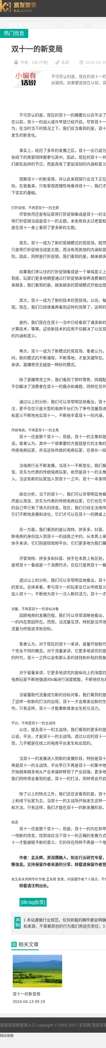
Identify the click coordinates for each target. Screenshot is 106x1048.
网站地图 (7, 1036)
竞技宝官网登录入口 (19, 8)
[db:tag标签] (33, 902)
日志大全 (71, 25)
